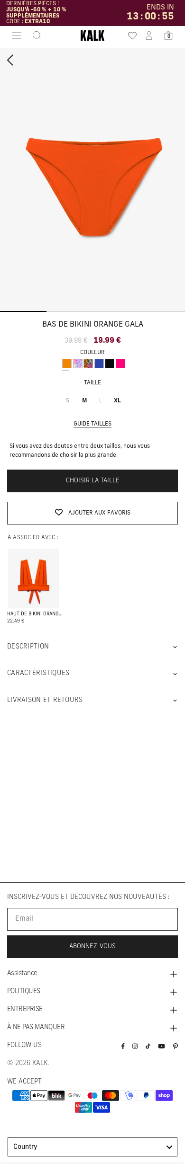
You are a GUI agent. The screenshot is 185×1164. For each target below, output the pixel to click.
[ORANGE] (67, 363)
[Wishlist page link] (129, 35)
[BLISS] (78, 363)
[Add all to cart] (33, 578)
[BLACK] (109, 363)
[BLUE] (99, 363)
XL (117, 401)
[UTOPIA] (88, 363)
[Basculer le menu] (16, 35)
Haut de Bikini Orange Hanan (35, 614)
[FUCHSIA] (120, 363)
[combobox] (92, 1146)
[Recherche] (34, 35)
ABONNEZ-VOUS (92, 946)
